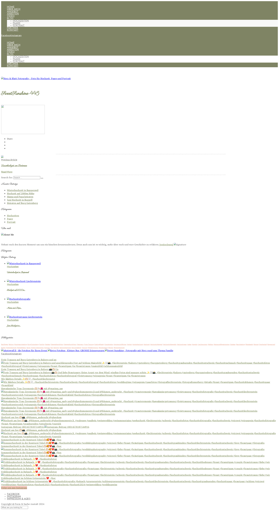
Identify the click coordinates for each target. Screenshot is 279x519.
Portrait (19, 25)
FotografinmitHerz (70, 344)
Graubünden (108, 344)
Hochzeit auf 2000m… (16, 290)
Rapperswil (271, 344)
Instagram (14, 496)
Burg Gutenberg (33, 344)
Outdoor (233, 344)
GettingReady (99, 344)
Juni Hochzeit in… (14, 325)
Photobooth (249, 344)
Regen (3, 347)
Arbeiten (13, 14)
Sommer (56, 347)
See (51, 347)
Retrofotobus (21, 347)
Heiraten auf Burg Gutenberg (22, 203)
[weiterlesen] (166, 244)
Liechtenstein (202, 344)
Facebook (13, 494)
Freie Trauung (89, 344)
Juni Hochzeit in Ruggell (19, 199)
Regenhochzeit (11, 347)
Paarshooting (240, 344)
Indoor (189, 344)
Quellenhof (263, 344)
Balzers (11, 344)
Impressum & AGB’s (18, 499)
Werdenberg (103, 347)
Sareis (29, 347)
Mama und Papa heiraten (20, 196)
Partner (12, 28)
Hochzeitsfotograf (156, 344)
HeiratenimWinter (120, 344)
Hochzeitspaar (182, 344)
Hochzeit (147, 344)
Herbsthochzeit (137, 344)
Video (11, 16)
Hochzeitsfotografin (169, 344)
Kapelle (194, 344)
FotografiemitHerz (57, 344)
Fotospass (80, 344)
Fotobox (47, 344)
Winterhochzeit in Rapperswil (22, 190)
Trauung (84, 347)
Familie (41, 344)
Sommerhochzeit (65, 347)
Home (10, 7)
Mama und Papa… (14, 308)
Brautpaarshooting (20, 344)
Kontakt (12, 30)
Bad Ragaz (4, 344)
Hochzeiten (21, 21)
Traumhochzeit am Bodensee (14, 165)
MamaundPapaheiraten (222, 344)
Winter (110, 347)
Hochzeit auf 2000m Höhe (20, 193)
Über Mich (13, 9)
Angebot (12, 11)
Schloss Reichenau (37, 347)
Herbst (129, 344)
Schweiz (47, 347)
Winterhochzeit (119, 347)
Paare (16, 23)
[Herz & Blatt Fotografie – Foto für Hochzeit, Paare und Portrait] (36, 78)
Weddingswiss (93, 347)
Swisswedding (76, 347)
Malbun (210, 344)
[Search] (42, 178)
